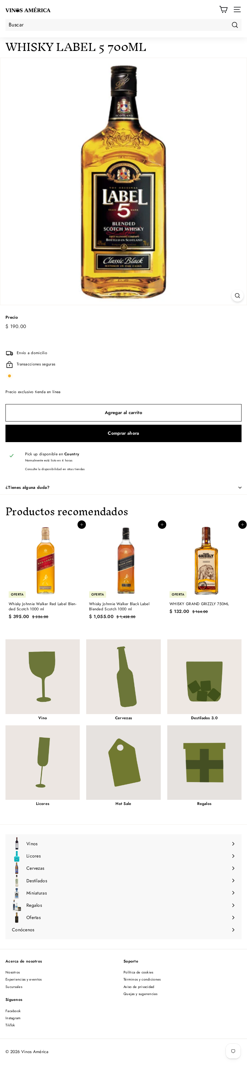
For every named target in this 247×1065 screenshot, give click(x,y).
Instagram (13, 1018)
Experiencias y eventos (23, 979)
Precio (11, 317)
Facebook (13, 1010)
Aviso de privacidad (139, 986)
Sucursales (13, 986)
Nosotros (12, 972)
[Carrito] (223, 9)
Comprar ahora (123, 433)
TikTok (10, 1025)
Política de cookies (138, 972)
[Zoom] (237, 296)
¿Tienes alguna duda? (27, 487)
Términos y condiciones (142, 979)
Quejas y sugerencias (140, 993)
